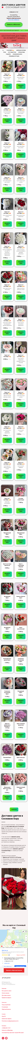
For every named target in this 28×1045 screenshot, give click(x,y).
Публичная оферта (6, 1018)
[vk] (3, 1039)
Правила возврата (6, 997)
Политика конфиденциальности (10, 1021)
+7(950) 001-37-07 (13, 12)
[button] (14, 970)
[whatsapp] (6, 1039)
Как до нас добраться (13, 19)
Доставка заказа (6, 995)
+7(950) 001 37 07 (6, 1028)
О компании (5, 1007)
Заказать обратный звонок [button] (14, 18)
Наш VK (4, 1016)
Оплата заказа (5, 993)
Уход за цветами (6, 1004)
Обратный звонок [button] (6, 1009)
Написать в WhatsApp (7, 1030)
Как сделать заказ (6, 990)
